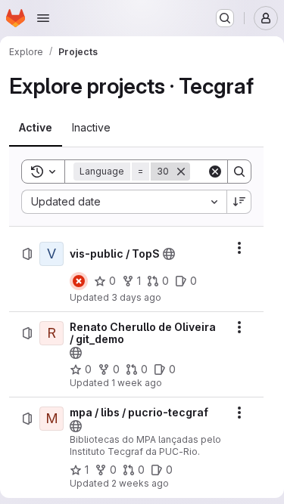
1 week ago (136, 382)
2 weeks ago (140, 483)
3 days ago (136, 297)
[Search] (239, 171)
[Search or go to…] (225, 18)
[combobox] (123, 202)
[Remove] (181, 171)
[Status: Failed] (79, 281)
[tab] (35, 128)
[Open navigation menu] (43, 18)
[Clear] (215, 171)
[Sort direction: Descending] (239, 202)
